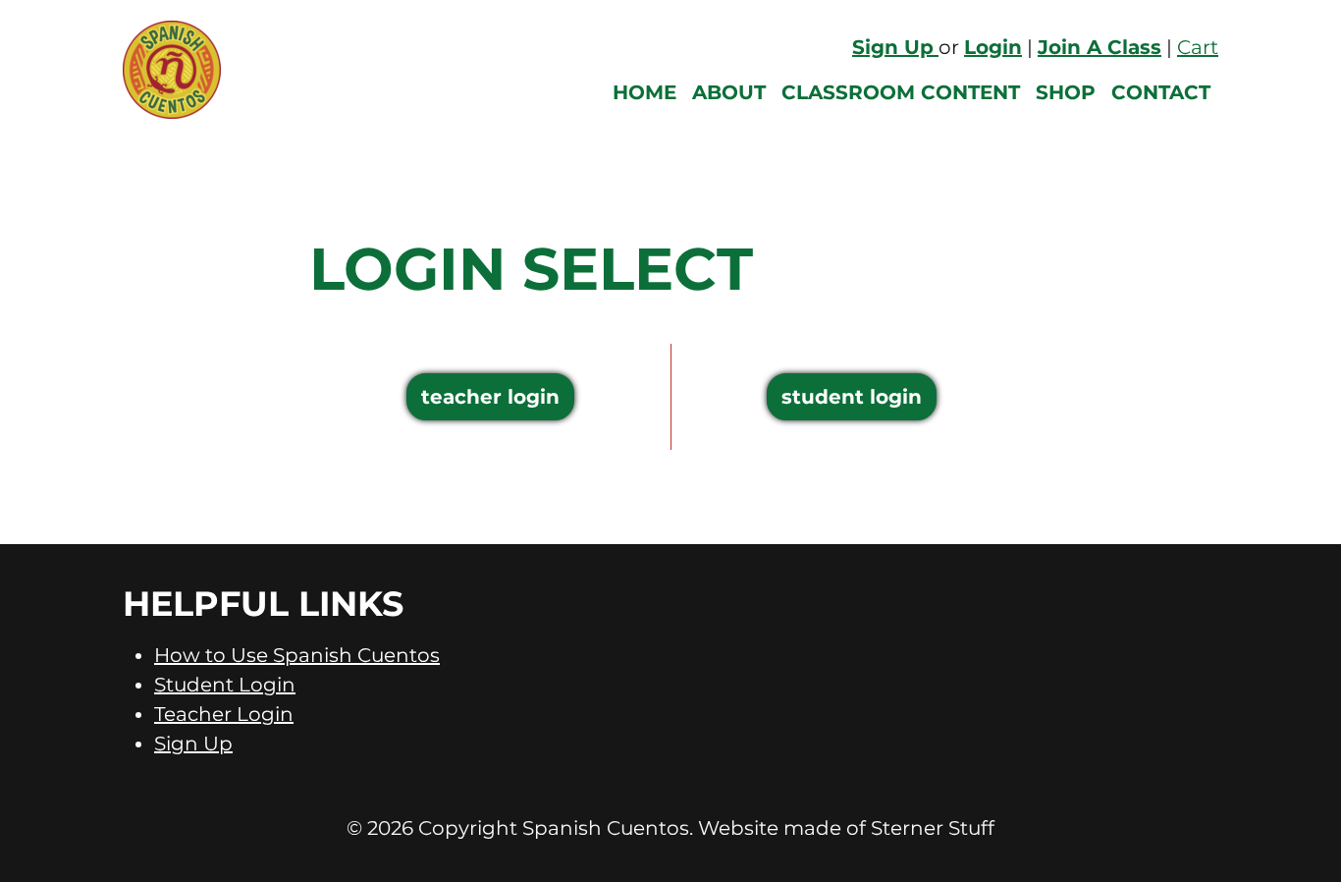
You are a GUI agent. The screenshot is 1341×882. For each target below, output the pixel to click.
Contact (1160, 92)
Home (644, 92)
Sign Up (193, 743)
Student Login (851, 397)
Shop (1066, 92)
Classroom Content (900, 92)
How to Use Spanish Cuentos (297, 655)
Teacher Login (490, 397)
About (729, 92)
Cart (1197, 47)
